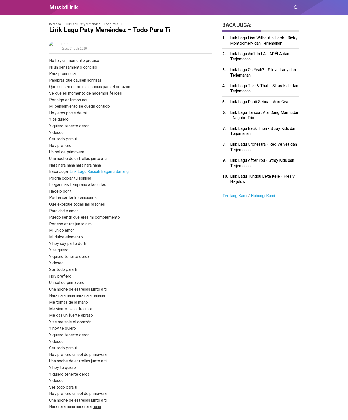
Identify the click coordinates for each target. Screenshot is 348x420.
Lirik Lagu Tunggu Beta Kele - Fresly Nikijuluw (262, 179)
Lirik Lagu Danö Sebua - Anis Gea (259, 101)
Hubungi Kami (263, 195)
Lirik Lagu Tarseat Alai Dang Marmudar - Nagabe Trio (264, 115)
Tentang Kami (234, 195)
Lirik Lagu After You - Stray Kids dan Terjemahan (262, 163)
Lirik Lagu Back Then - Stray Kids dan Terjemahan (263, 131)
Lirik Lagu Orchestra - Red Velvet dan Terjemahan (263, 147)
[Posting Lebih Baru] (52, 412)
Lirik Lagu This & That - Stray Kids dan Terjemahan (264, 88)
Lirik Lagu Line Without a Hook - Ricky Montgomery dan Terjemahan (263, 40)
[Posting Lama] (59, 412)
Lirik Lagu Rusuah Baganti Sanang (99, 171)
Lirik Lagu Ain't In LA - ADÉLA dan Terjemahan (259, 56)
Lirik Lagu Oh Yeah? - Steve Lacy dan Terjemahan (263, 72)
